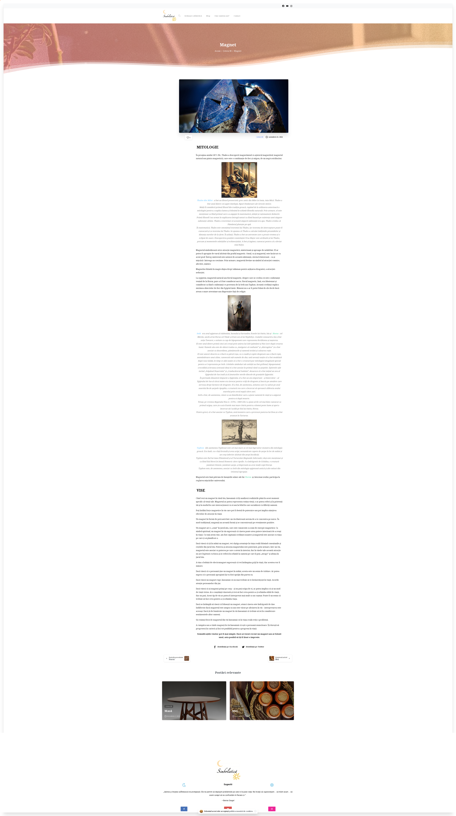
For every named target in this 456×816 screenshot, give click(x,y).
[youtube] (287, 6)
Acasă (218, 51)
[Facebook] (283, 6)
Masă (168, 711)
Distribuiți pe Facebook (227, 647)
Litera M (227, 51)
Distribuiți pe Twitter (255, 647)
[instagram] (291, 6)
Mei (235, 711)
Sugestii (228, 784)
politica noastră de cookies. (241, 811)
